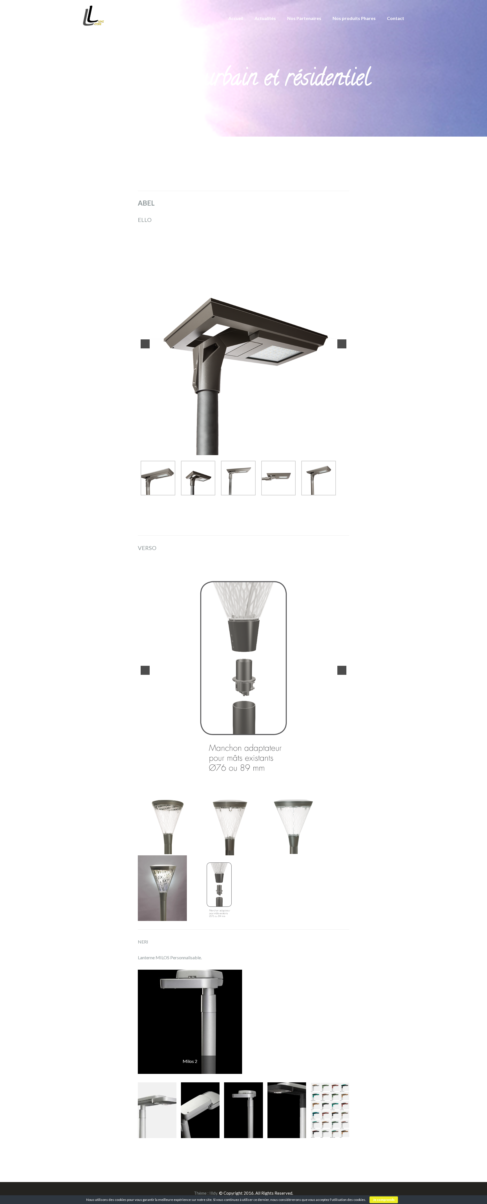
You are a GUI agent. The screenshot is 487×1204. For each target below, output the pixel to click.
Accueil (235, 18)
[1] (232, 447)
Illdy (213, 1190)
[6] (258, 773)
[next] (341, 342)
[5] (255, 447)
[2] (238, 447)
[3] (243, 447)
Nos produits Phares (354, 18)
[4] (249, 447)
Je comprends (384, 1200)
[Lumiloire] (93, 15)
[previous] (145, 342)
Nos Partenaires (304, 18)
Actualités (265, 18)
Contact (395, 18)
